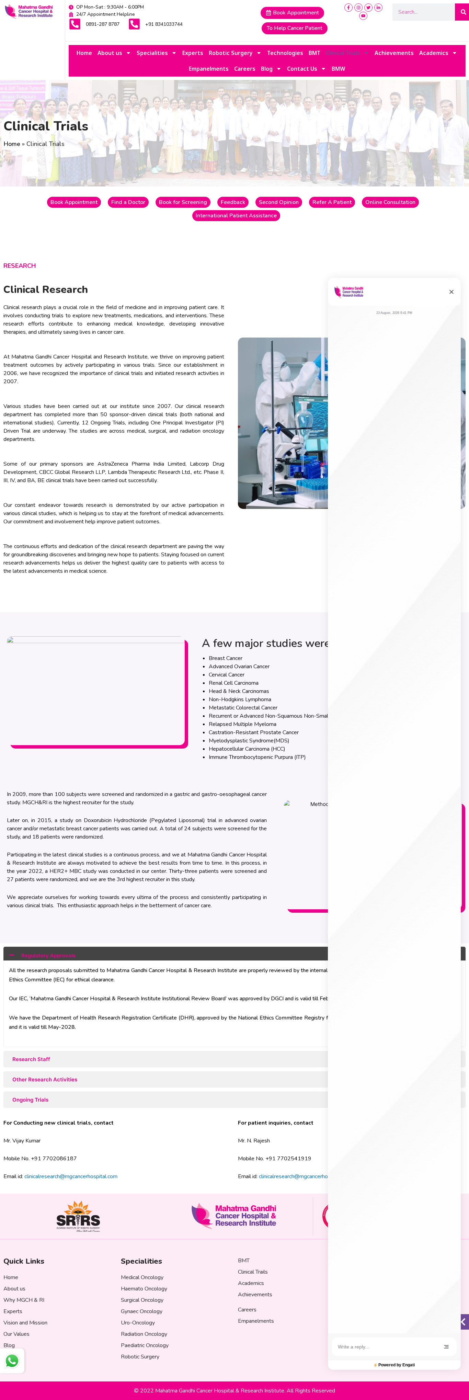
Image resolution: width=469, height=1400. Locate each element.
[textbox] (390, 1347)
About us (110, 53)
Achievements (394, 53)
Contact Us (302, 68)
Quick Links (23, 1261)
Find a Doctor (128, 202)
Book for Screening (183, 202)
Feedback (233, 202)
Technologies (285, 53)
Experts (192, 53)
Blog (267, 68)
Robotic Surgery (231, 53)
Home (84, 53)
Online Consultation (390, 202)
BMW (338, 68)
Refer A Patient (332, 202)
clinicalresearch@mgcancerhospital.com (70, 1176)
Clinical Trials (343, 53)
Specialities (152, 53)
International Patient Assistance (236, 215)
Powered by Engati (396, 1365)
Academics (433, 53)
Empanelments (209, 68)
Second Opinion (279, 202)
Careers (244, 68)
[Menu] (446, 1346)
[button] (451, 292)
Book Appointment (74, 202)
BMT (314, 53)
